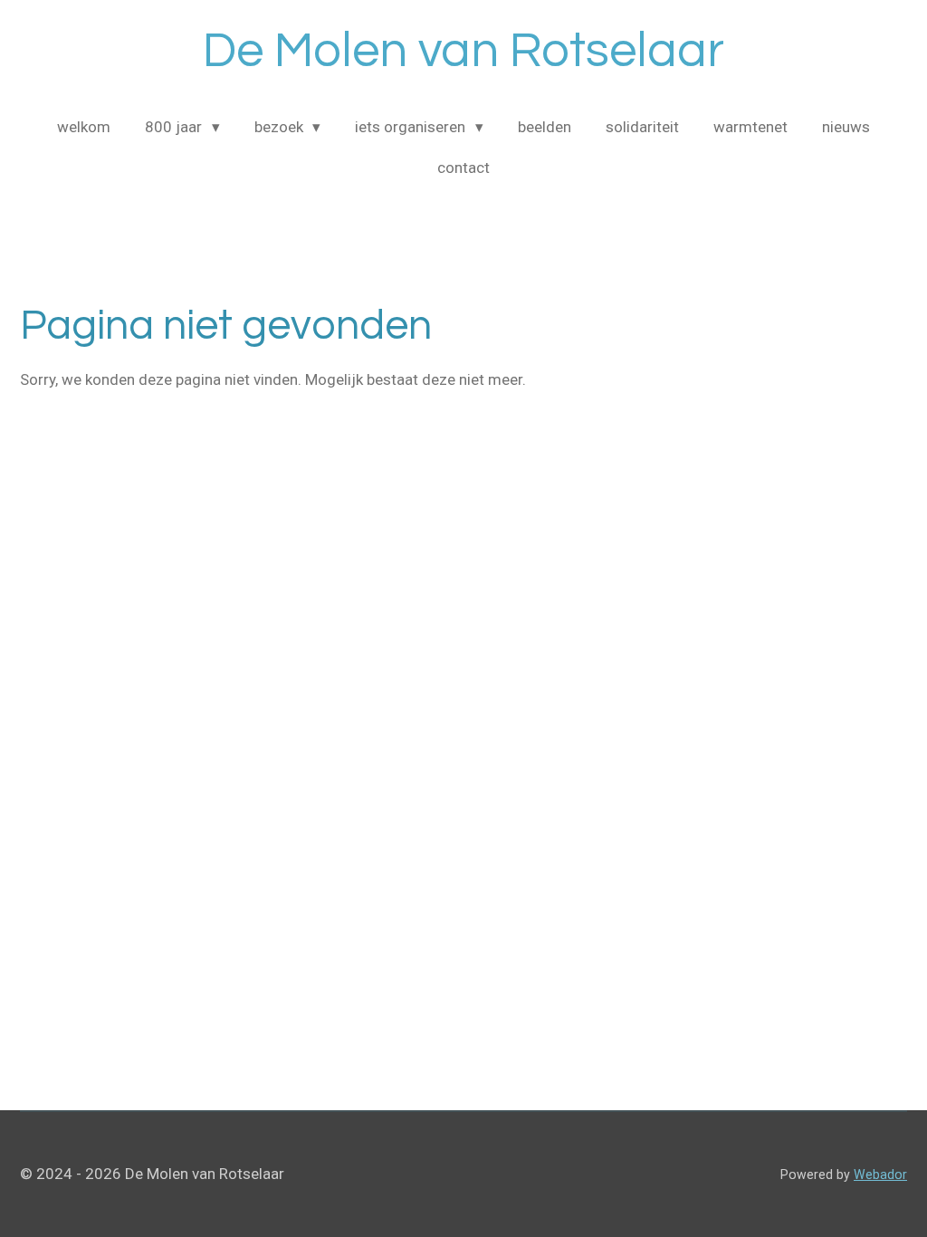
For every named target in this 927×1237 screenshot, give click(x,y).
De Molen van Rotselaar (463, 51)
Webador (880, 1174)
